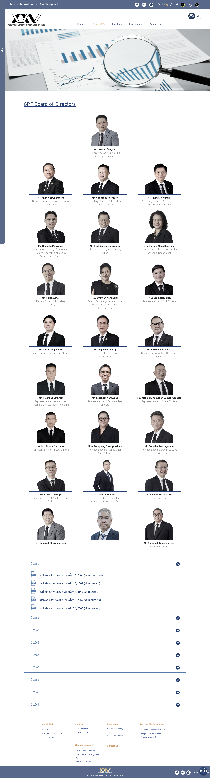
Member (79, 725)
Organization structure (53, 733)
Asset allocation (115, 732)
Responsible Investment (152, 725)
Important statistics (51, 737)
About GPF (47, 725)
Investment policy (116, 729)
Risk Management (84, 746)
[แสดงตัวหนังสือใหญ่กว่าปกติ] (177, 4)
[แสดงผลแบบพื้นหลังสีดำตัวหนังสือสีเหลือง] (182, 5)
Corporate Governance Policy (153, 730)
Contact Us (112, 746)
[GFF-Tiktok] (188, 772)
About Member (82, 729)
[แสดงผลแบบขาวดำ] (197, 5)
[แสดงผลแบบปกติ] (190, 5)
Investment (113, 725)
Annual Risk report (83, 762)
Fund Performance (116, 736)
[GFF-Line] (183, 772)
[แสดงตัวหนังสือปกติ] (171, 4)
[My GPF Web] (195, 16)
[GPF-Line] (144, 5)
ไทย (159, 5)
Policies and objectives (85, 751)
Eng (166, 5)
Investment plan (82, 732)
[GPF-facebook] (137, 5)
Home (80, 25)
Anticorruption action (149, 737)
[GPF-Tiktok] (151, 5)
